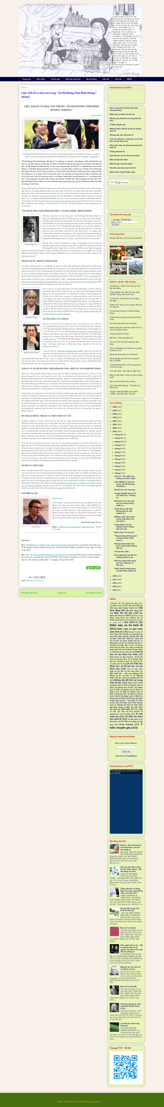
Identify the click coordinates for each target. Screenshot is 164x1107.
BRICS (128, 616)
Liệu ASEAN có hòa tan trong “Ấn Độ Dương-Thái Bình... (124, 484)
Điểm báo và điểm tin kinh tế (122, 114)
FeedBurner (132, 756)
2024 (115, 414)
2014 (115, 590)
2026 (115, 407)
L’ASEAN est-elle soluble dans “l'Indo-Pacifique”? (76, 527)
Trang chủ (26, 79)
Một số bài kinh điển (119, 160)
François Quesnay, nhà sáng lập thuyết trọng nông (130, 1006)
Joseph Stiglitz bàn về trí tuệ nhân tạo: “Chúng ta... (125, 495)
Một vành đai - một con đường (124, 673)
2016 (115, 583)
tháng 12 (119, 435)
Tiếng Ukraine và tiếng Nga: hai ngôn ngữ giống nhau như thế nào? (131, 891)
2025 (115, 410)
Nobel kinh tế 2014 (135, 683)
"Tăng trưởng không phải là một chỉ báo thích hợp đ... (125, 538)
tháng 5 (118, 459)
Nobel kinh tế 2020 (118, 692)
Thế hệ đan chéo (121, 551)
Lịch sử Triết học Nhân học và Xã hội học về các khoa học (126, 666)
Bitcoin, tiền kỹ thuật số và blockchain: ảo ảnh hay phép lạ (130, 847)
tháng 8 (118, 449)
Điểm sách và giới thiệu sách (122, 172)
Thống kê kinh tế (117, 152)
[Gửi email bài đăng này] (34, 577)
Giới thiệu (41, 79)
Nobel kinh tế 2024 (131, 696)
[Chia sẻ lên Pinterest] (44, 577)
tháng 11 (119, 438)
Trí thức (126, 714)
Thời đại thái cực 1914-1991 (126, 708)
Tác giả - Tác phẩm (127, 700)
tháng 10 (119, 442)
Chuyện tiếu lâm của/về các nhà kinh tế (126, 238)
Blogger (103, 1102)
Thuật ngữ (55, 79)
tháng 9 (118, 445)
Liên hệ (118, 79)
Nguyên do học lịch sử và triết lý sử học (130, 968)
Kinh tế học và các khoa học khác (125, 155)
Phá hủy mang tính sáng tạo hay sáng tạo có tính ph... (125, 563)
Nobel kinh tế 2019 (131, 690)
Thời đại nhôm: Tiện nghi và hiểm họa (125, 371)
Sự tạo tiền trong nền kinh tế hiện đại (129, 909)
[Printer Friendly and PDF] (93, 568)
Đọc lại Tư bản (134, 632)
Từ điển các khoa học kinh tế (122, 168)
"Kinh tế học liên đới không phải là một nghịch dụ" (123, 511)
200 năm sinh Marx (132, 606)
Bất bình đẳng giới (134, 610)
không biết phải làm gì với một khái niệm (86, 331)
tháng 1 (118, 473)
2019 (115, 431)
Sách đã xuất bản (73, 79)
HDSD (129, 79)
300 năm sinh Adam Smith (122, 608)
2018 (115, 576)
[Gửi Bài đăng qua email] (30, 577)
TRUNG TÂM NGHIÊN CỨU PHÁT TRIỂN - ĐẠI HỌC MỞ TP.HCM (124, 393)
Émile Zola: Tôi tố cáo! (124, 532)
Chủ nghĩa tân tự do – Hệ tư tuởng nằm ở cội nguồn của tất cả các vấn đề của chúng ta (131, 948)
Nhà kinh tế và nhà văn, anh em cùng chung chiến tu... (124, 503)
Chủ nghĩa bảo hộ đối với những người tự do (125, 556)
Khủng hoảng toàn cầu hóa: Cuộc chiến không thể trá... (125, 546)
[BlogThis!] (37, 577)
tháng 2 (118, 470)
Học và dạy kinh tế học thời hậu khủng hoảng (126, 635)
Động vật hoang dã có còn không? (124, 354)
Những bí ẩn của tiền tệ (120, 676)
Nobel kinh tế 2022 (126, 694)
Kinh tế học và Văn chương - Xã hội (125, 657)
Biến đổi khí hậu (123, 613)
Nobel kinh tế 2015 (119, 685)
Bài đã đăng (91, 79)
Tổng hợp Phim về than (119, 334)
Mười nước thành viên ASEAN (69, 181)
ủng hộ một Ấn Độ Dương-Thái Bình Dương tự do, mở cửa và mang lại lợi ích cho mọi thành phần (61, 282)
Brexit (120, 616)
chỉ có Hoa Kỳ (94, 276)
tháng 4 (118, 463)
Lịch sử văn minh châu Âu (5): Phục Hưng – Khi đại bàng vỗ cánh (131, 869)
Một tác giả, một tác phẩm (121, 164)
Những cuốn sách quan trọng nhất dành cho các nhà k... (124, 519)
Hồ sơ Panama (128, 643)
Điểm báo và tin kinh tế (34, 581)
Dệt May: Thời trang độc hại (121, 338)
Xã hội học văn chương (124, 490)
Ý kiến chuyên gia (117, 125)
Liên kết (105, 79)
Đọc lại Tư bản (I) (128, 928)
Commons (132, 620)
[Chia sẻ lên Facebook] (42, 577)
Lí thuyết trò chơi (122, 661)
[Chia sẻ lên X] (39, 577)
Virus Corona (126, 724)
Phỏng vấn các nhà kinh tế (121, 135)
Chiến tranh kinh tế (117, 620)
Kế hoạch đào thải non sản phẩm (123, 323)
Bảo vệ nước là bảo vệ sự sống (122, 381)
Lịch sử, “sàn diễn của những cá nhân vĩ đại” (125, 477)
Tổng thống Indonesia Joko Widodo (70, 351)
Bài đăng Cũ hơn (94, 593)
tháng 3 (118, 466)
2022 (115, 421)
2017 (115, 579)
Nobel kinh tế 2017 (126, 687)
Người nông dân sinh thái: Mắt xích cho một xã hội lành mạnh (126, 328)
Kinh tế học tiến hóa (124, 652)
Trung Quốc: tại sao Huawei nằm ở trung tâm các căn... (124, 526)
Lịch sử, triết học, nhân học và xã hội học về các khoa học (126, 140)
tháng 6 (118, 456)
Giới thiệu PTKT (116, 634)
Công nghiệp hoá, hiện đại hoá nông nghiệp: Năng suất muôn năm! (124, 293)
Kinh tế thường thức (118, 659)
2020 (115, 428)
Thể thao (123, 703)
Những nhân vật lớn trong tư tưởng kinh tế (126, 677)
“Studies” (114, 603)
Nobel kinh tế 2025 (117, 698)
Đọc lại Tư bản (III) (128, 986)
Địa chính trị (131, 622)
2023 (115, 417)
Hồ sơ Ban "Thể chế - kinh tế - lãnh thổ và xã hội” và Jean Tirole (126, 638)
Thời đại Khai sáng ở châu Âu (126, 706)
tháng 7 (118, 452)
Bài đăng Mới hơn (29, 593)
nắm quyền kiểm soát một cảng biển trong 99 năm (63, 201)
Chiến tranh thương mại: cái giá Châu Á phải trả (125, 569)
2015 (115, 586)
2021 (115, 424)
